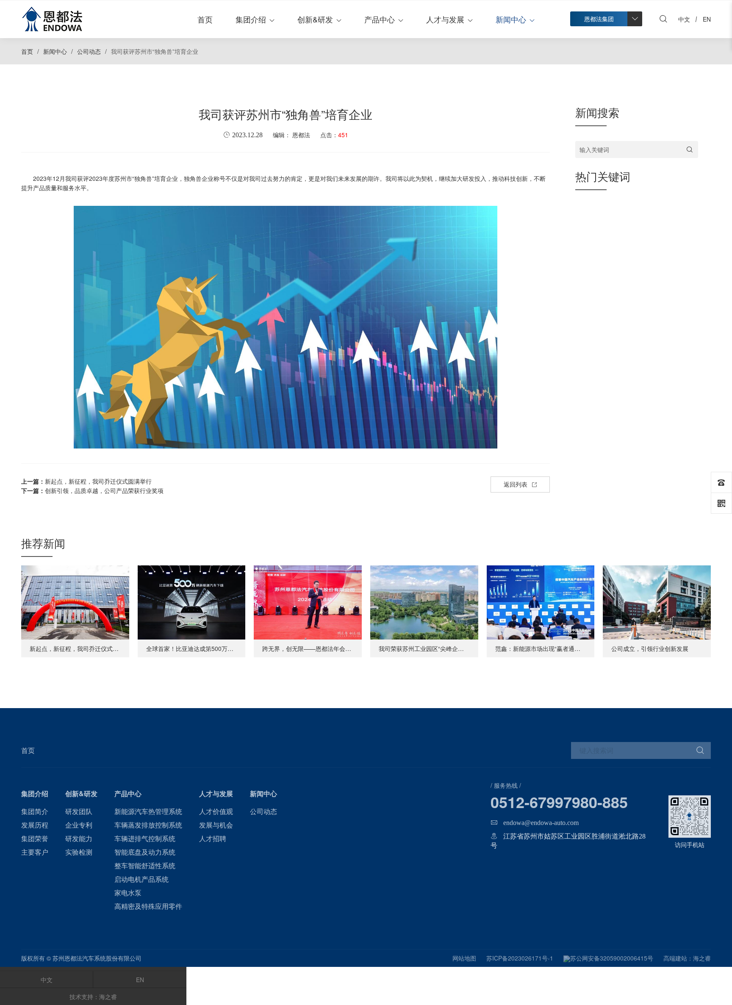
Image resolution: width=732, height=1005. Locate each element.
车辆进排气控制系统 (144, 838)
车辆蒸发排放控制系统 (148, 825)
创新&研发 (315, 19)
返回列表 (515, 484)
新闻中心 (511, 19)
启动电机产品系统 (141, 879)
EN (140, 979)
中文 (47, 979)
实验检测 (78, 852)
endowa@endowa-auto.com (541, 822)
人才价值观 (216, 811)
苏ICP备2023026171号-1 (519, 958)
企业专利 (78, 825)
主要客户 (34, 852)
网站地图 (464, 958)
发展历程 (34, 825)
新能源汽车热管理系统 (148, 811)
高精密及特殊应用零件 (148, 906)
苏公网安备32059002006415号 (611, 958)
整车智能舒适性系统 (144, 865)
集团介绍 (251, 19)
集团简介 (34, 811)
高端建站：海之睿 (687, 958)
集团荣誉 (34, 838)
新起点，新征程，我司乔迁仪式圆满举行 (86, 481)
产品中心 (379, 19)
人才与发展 (445, 19)
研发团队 (78, 811)
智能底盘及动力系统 (144, 852)
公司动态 (89, 51)
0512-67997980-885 (559, 801)
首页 (205, 19)
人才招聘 (212, 838)
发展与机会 (216, 825)
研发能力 (78, 838)
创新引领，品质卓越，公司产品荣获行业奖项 (92, 490)
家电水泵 (127, 892)
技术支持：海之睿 (93, 996)
